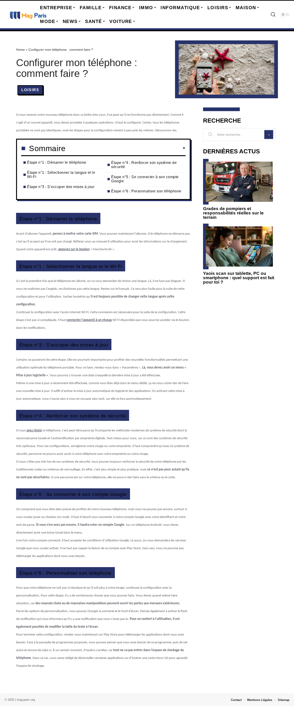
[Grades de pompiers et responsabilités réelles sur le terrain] (239, 182)
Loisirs (30, 90)
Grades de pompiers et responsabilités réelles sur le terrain (233, 213)
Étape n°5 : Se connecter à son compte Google (145, 179)
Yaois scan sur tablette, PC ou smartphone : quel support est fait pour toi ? (238, 277)
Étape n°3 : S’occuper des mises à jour (60, 187)
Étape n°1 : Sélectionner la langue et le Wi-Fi (61, 175)
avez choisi (34, 430)
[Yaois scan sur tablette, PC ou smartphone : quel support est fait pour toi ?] (239, 246)
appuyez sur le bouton (74, 249)
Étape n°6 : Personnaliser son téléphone (146, 191)
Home (20, 49)
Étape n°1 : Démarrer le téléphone (56, 162)
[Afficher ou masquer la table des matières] (125, 148)
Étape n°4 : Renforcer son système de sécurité (144, 165)
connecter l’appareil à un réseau (89, 320)
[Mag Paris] (28, 14)
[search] (273, 14)
